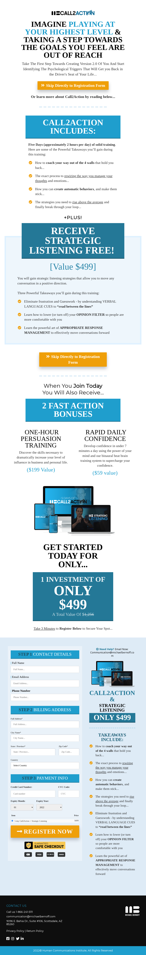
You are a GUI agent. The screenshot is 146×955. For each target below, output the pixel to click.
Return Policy (35, 931)
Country (14, 760)
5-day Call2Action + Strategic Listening (31, 821)
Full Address (16, 719)
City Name (15, 733)
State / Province (17, 746)
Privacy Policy (15, 931)
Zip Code (63, 746)
